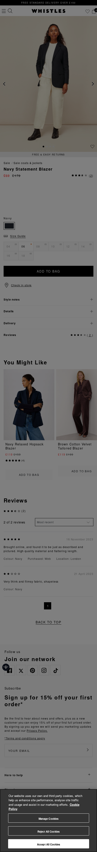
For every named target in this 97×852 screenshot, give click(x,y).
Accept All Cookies (48, 844)
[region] (48, 820)
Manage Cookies (49, 818)
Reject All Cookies (48, 831)
